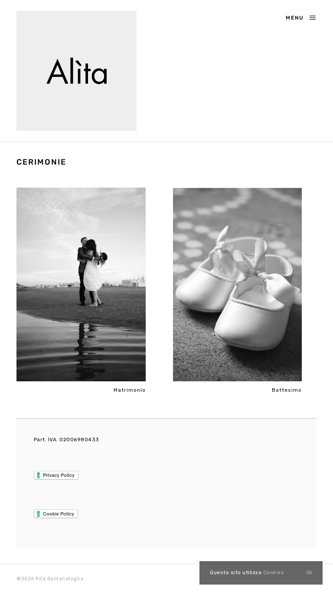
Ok (309, 572)
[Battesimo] (237, 285)
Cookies (273, 572)
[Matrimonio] (80, 285)
